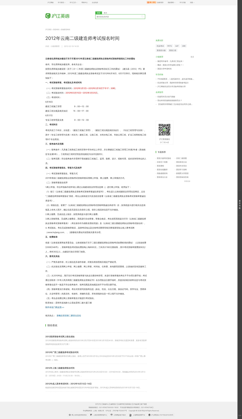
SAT (177, 46)
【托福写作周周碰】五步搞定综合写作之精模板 (175, 104)
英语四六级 (161, 50)
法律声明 (121, 404)
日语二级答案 (181, 158)
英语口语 (172, 50)
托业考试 (160, 46)
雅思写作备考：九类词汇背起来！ (170, 61)
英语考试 (56, 29)
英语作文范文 (181, 166)
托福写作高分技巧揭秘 (166, 97)
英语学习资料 (181, 169)
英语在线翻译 (162, 169)
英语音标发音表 (182, 177)
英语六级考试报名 (164, 158)
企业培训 (95, 2)
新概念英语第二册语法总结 (69, 315)
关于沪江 (98, 404)
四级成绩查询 (162, 173)
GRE (184, 46)
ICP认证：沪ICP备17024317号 (116, 411)
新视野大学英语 (182, 173)
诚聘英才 (113, 404)
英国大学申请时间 (164, 69)
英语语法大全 (162, 177)
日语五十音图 (162, 162)
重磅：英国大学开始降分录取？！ (170, 65)
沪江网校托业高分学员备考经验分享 (171, 86)
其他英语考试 (65, 29)
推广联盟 (144, 404)
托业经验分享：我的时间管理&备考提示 (173, 83)
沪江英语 (48, 29)
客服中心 (106, 404)
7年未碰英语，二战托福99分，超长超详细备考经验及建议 (175, 79)
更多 (192, 57)
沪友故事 (136, 404)
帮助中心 (85, 2)
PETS (169, 46)
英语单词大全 (181, 162)
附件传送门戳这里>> (54, 307)
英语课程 (160, 166)
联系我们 (129, 404)
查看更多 (187, 181)
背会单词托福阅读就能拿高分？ (169, 100)
